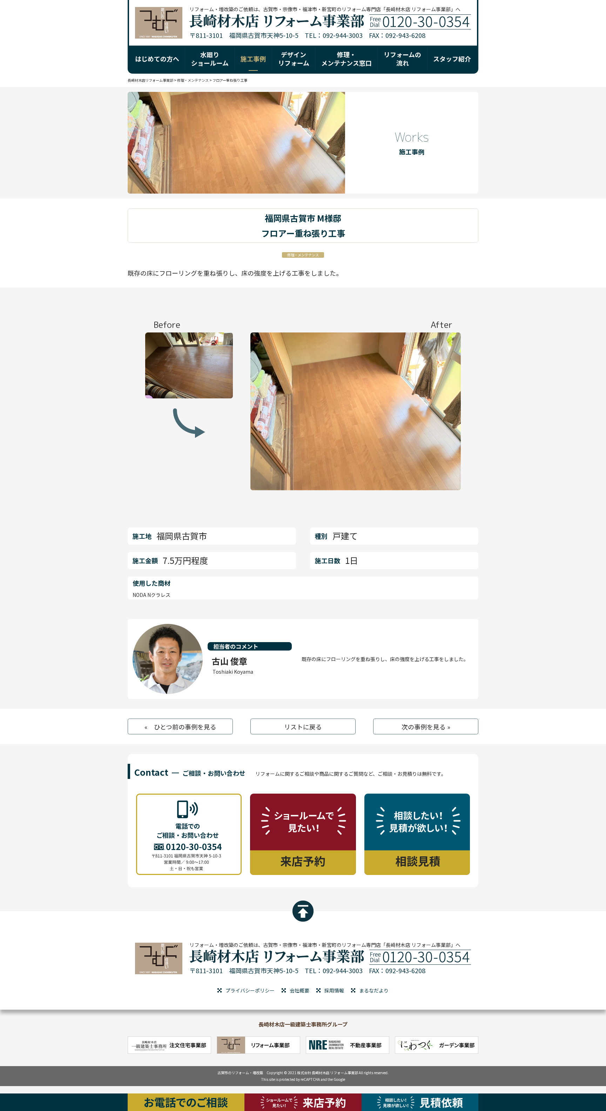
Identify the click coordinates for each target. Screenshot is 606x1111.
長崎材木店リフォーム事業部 (150, 80)
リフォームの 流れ (402, 58)
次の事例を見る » (426, 726)
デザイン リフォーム (293, 58)
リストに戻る (303, 726)
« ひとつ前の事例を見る (180, 726)
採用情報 (334, 990)
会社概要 (299, 990)
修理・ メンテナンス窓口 (346, 58)
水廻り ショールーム (210, 58)
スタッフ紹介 (452, 58)
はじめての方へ (157, 58)
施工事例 (253, 58)
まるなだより (374, 990)
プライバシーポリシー (250, 990)
